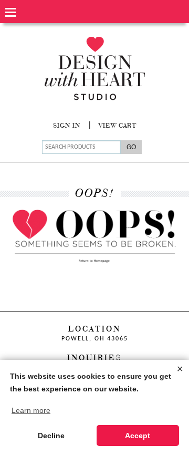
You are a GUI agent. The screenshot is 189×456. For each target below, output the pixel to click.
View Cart (117, 126)
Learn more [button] (31, 410)
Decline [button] (51, 435)
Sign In (66, 126)
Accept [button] (137, 435)
